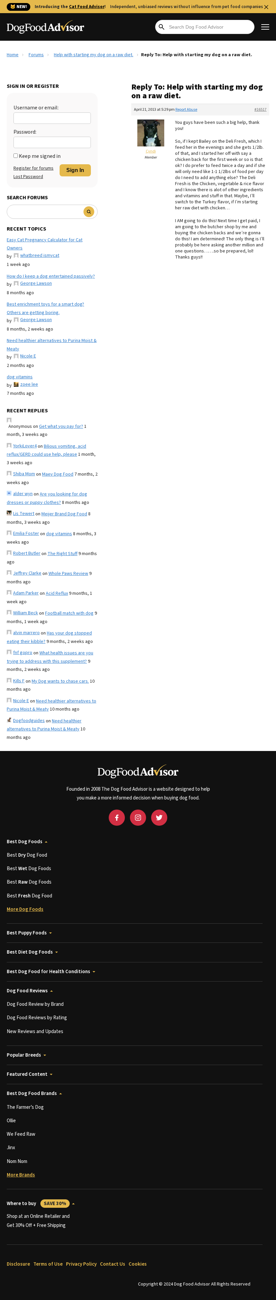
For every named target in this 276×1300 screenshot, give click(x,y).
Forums (36, 55)
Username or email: (36, 107)
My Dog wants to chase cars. (60, 681)
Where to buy (36, 1203)
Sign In (75, 170)
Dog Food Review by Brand (35, 1004)
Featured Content (27, 1074)
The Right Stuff (62, 553)
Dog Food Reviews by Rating (37, 1017)
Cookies (138, 1264)
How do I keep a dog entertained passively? (51, 276)
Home (13, 55)
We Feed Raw (21, 1134)
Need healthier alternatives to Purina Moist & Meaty (52, 344)
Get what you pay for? (61, 426)
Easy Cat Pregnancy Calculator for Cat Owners (44, 244)
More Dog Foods (25, 909)
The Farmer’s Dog (25, 1107)
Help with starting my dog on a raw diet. (93, 55)
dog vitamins (20, 377)
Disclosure (18, 1264)
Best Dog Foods (24, 841)
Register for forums (33, 168)
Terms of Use (48, 1264)
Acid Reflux (57, 593)
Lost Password (28, 176)
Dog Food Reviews (27, 990)
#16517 (260, 109)
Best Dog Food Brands (32, 1093)
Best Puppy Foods (27, 932)
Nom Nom (17, 1161)
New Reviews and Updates (35, 1031)
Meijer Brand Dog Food (64, 514)
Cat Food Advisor (86, 7)
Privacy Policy (81, 1264)
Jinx (11, 1147)
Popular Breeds (24, 1055)
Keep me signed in (40, 156)
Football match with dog (69, 613)
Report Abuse (186, 109)
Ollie (11, 1120)
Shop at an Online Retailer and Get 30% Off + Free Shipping (38, 1221)
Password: (24, 132)
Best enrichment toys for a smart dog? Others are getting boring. (45, 308)
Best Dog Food (27, 855)
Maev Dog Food (57, 474)
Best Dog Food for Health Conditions (48, 971)
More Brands (21, 1174)
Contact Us (112, 1264)
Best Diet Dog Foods (30, 952)
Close (266, 7)
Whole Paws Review (68, 573)
